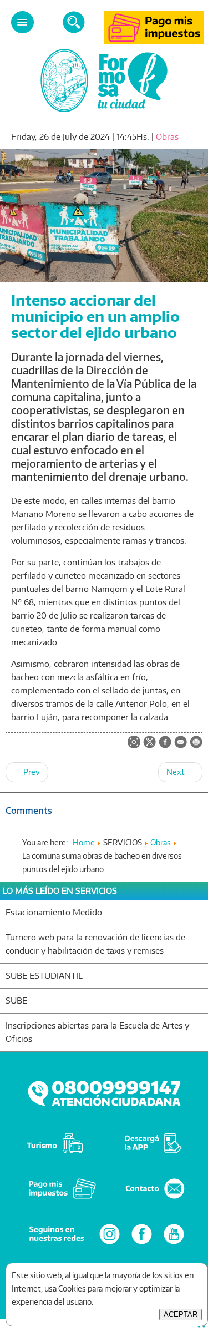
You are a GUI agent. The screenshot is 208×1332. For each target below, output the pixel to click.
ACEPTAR (180, 1314)
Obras (167, 136)
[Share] (165, 743)
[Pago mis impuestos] (154, 41)
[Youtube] (174, 1243)
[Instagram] (109, 1243)
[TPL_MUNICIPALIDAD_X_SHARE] (149, 743)
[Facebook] (141, 1243)
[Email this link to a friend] (180, 745)
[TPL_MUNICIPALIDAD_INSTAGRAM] (134, 743)
